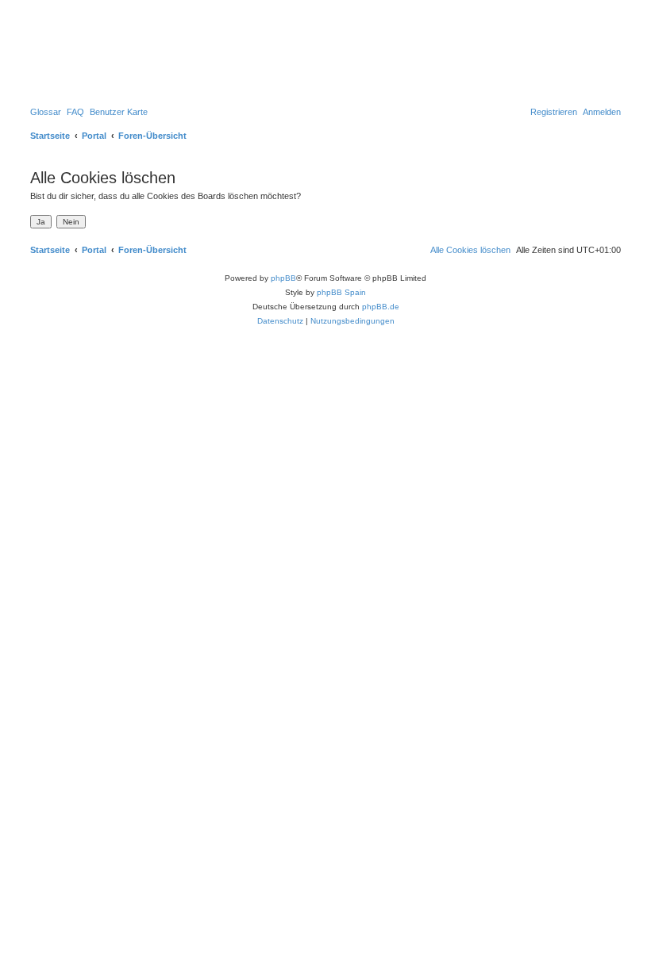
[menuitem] (45, 111)
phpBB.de (380, 306)
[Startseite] (94, 51)
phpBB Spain (341, 292)
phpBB (283, 278)
